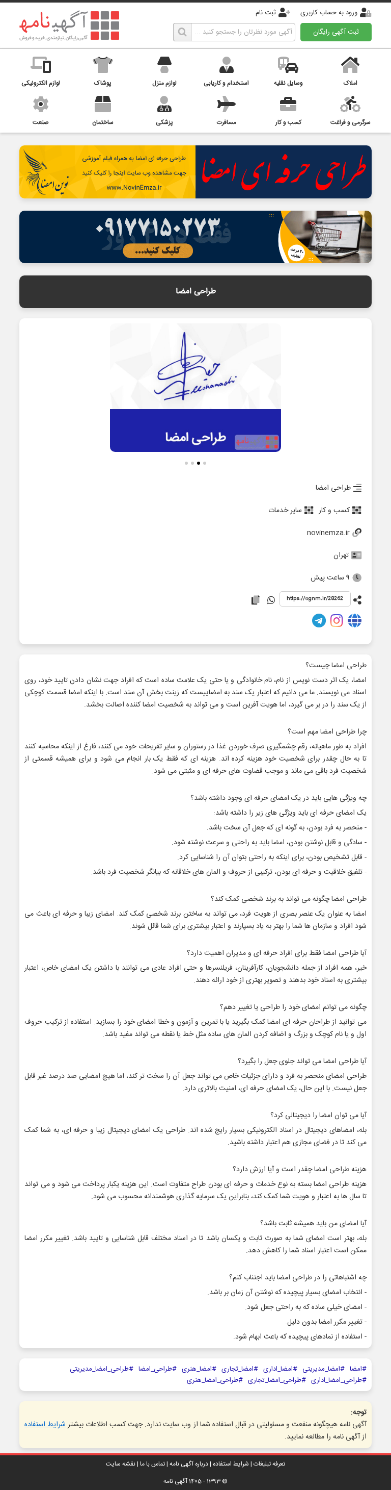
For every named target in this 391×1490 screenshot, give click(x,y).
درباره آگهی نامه (189, 1464)
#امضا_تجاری (239, 1369)
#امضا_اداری (280, 1369)
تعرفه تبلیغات (269, 1464)
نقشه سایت (120, 1464)
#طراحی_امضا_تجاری (277, 1380)
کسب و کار (334, 510)
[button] (205, 464)
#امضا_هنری (199, 1369)
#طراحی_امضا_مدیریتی (101, 1369)
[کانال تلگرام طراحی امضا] (319, 623)
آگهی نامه (175, 1481)
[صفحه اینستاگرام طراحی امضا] (336, 623)
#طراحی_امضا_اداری (339, 1380)
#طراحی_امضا (157, 1369)
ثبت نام (266, 12)
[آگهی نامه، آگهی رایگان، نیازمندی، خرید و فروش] (69, 25)
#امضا (358, 1369)
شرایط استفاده (45, 1425)
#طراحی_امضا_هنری (215, 1380)
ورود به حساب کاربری (328, 12)
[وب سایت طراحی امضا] (354, 623)
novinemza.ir (328, 533)
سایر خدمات (285, 510)
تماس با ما (152, 1464)
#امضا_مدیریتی (323, 1369)
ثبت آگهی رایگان (336, 32)
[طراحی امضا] (195, 195)
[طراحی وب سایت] (195, 260)
